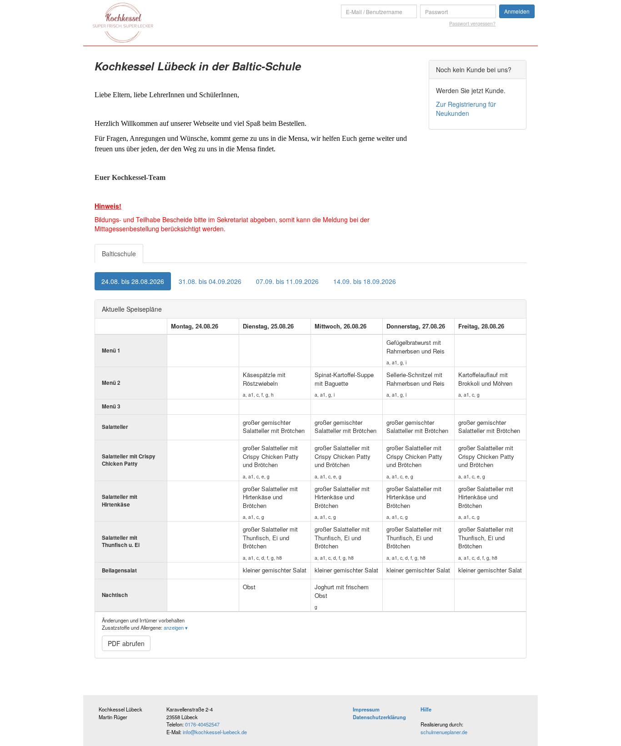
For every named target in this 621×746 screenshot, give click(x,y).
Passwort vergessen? (472, 23)
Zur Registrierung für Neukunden (466, 108)
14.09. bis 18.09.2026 (364, 281)
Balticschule (119, 253)
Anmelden (517, 11)
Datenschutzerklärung (379, 717)
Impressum (366, 709)
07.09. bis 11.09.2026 (287, 281)
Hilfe (426, 709)
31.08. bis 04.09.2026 (210, 281)
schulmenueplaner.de (444, 732)
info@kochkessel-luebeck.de (215, 732)
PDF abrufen (126, 643)
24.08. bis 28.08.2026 (132, 281)
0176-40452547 (202, 724)
